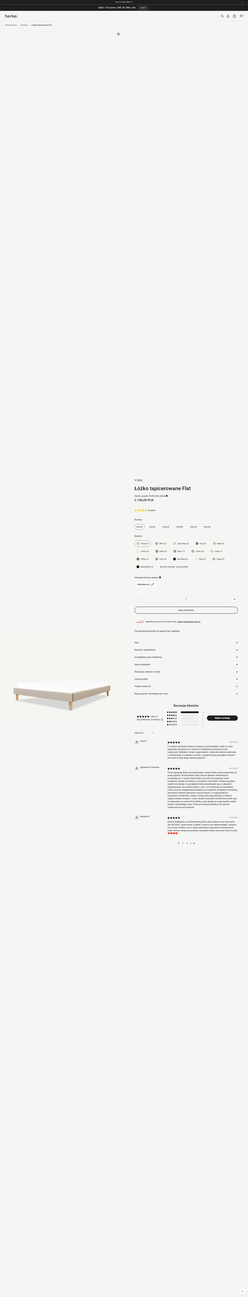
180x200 (193, 527)
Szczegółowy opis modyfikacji (148, 657)
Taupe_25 (220, 559)
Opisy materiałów (142, 664)
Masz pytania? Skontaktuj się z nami (151, 693)
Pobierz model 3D (142, 686)
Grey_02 (203, 543)
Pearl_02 (202, 559)
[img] (174, 742)
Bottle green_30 (147, 567)
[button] (140, 510)
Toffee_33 (145, 559)
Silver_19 (181, 551)
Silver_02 (162, 543)
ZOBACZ (143, 8)
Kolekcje (24, 25)
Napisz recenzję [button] (222, 718)
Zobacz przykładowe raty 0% (188, 622)
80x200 (140, 527)
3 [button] (186, 843)
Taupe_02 (144, 543)
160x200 (179, 527)
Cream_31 (219, 551)
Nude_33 (163, 551)
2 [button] (182, 843)
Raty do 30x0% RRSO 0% (124, 2)
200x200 (207, 527)
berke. (140, 480)
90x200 (152, 527)
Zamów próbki (141, 679)
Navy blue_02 (182, 559)
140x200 (165, 527)
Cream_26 (145, 551)
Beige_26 (220, 543)
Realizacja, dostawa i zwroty (147, 672)
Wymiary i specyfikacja (144, 650)
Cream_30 (200, 551)
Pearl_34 (162, 559)
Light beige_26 (183, 543)
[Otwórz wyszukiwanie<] (222, 16)
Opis (136, 642)
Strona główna (11, 25)
